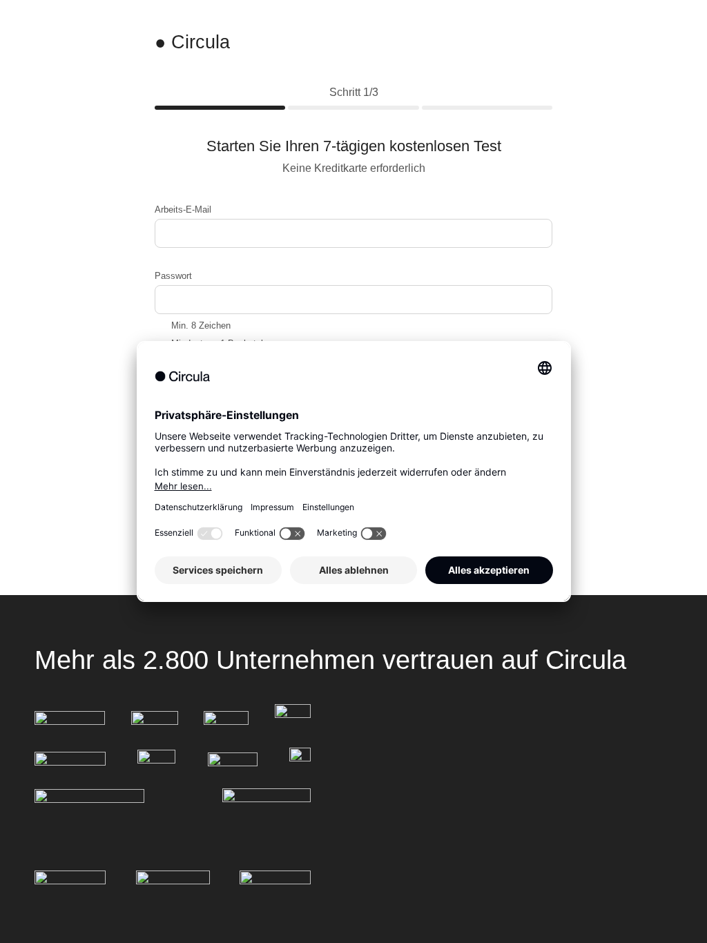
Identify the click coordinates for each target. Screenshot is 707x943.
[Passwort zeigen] (538, 299)
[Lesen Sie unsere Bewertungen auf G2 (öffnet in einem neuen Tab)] (70, 882)
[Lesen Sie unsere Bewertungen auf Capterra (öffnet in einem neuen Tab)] (275, 882)
